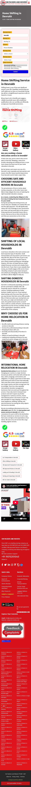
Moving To (6, 38)
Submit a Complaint (8, 594)
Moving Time (7, 50)
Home (3, 19)
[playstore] (4, 694)
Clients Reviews (6, 583)
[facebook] (2, 565)
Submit (15, 71)
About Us (8, 776)
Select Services (7, 62)
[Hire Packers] (22, 565)
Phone (5, 44)
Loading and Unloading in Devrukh (11, 472)
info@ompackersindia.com (13, 618)
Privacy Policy (15, 776)
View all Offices (6, 641)
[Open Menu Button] (29, 3)
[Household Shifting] (15, 65)
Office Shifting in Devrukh (9, 461)
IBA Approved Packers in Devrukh (11, 468)
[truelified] (15, 565)
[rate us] (13, 135)
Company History (7, 576)
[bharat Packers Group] (19, 565)
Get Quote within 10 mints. (14, 783)
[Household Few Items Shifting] (15, 67)
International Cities (22, 596)
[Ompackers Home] (13, 2)
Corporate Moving (22, 579)
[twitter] (5, 565)
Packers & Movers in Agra (23, 695)
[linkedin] (9, 565)
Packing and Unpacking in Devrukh (11, 476)
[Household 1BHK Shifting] (15, 68)
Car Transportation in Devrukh (10, 457)
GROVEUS (21, 779)
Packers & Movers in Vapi (23, 759)
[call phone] (4, 127)
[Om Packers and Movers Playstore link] (8, 604)
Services (22, 776)
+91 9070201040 (10, 556)
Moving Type (7, 57)
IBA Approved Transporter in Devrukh (12, 465)
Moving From (7, 32)
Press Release (6, 597)
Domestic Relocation (23, 576)
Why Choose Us (6, 591)
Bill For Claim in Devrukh (9, 479)
